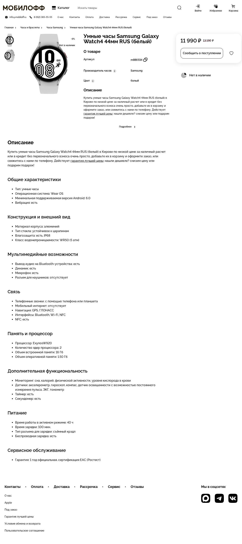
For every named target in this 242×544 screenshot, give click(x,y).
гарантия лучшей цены (98, 113)
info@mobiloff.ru (17, 17)
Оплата (89, 17)
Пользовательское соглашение (24, 530)
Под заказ (152, 17)
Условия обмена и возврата (22, 523)
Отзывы (167, 17)
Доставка (104, 17)
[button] (10, 28)
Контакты (74, 17)
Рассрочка (121, 17)
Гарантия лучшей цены (19, 516)
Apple (8, 502)
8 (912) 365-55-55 (43, 17)
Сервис (137, 17)
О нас (60, 17)
